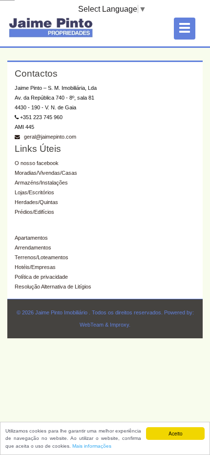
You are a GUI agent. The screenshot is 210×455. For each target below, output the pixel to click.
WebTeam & (94, 325)
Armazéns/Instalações (41, 183)
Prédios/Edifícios (34, 212)
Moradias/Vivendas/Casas (46, 173)
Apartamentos (31, 238)
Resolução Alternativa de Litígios (53, 287)
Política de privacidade (41, 277)
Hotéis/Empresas (35, 267)
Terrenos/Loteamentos (41, 257)
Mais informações (91, 446)
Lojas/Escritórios (34, 192)
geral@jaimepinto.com (49, 137)
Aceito (175, 433)
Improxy (119, 325)
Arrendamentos (33, 247)
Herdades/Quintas (36, 202)
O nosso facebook (37, 163)
